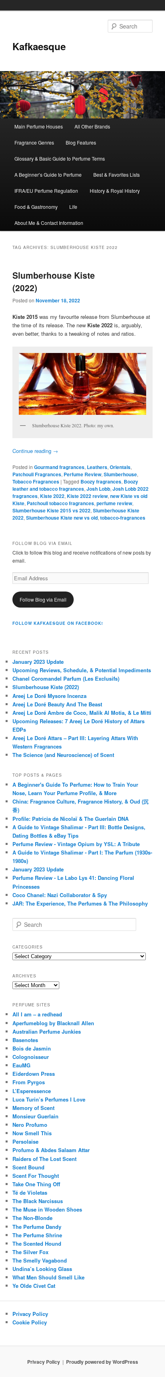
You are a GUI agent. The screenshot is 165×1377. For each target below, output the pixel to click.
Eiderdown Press (33, 1073)
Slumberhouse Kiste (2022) (45, 687)
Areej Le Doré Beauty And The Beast (57, 704)
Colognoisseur (30, 1057)
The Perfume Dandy (36, 1226)
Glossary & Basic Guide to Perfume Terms (59, 158)
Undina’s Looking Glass (42, 1269)
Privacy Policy (30, 1314)
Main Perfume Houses (38, 126)
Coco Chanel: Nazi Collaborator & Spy (59, 895)
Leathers (97, 467)
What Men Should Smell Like (48, 1277)
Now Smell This (32, 1133)
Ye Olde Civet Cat (33, 1285)
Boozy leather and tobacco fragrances (75, 485)
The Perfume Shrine (37, 1235)
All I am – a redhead (37, 1014)
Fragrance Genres (34, 142)
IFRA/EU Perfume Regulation (46, 190)
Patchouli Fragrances (36, 474)
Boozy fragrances (100, 481)
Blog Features (81, 142)
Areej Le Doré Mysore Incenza (49, 696)
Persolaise (25, 1141)
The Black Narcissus (37, 1201)
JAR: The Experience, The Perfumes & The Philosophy (80, 903)
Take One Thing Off (36, 1184)
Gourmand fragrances (59, 467)
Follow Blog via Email (43, 599)
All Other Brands (92, 126)
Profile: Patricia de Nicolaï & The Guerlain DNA (70, 818)
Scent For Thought (35, 1175)
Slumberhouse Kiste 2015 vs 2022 (51, 510)
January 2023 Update (38, 661)
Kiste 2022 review (87, 496)
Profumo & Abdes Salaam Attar (51, 1150)
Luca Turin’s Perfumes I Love (48, 1099)
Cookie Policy (29, 1322)
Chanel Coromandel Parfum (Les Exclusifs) (65, 678)
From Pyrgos (28, 1082)
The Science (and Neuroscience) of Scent (63, 755)
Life (73, 206)
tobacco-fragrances (122, 517)
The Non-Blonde (32, 1218)
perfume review (114, 503)
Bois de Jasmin (31, 1048)
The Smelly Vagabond (39, 1260)
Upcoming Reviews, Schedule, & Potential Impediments (81, 670)
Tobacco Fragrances (35, 481)
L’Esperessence (31, 1091)
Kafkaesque (39, 46)
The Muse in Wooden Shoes (47, 1209)
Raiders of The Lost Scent (44, 1159)
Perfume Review (82, 474)
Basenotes (25, 1040)
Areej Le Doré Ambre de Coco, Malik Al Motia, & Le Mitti (81, 712)
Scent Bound (28, 1167)
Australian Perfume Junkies (46, 1031)
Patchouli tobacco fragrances (60, 503)
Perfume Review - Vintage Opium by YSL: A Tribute (76, 844)
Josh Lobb (98, 488)
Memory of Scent (33, 1108)
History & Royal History (115, 190)
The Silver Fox (30, 1252)
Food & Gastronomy (36, 206)
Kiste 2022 (52, 496)
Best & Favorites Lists (116, 174)
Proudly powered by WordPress (102, 1361)
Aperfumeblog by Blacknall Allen (53, 1023)
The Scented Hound (36, 1243)
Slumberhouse (120, 474)
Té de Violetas (29, 1192)
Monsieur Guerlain (35, 1116)
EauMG (21, 1065)
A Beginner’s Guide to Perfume (48, 174)
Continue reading (35, 451)
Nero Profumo (29, 1124)
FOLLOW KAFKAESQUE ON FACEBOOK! (57, 623)
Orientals (120, 467)
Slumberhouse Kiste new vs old (62, 517)
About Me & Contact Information (48, 222)
